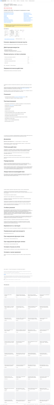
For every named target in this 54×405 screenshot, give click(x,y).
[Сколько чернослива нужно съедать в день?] (44, 315)
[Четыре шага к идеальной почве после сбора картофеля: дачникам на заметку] (21, 362)
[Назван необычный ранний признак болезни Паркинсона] (32, 350)
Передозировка (6, 17)
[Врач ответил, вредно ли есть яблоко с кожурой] (9, 327)
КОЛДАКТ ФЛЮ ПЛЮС (10, 3)
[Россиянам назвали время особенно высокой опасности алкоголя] (9, 397)
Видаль (5, 274)
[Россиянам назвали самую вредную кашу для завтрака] (32, 374)
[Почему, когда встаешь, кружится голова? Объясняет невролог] (9, 362)
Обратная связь (36, 404)
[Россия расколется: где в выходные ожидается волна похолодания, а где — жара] (21, 304)
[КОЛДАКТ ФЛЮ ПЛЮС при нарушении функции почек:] (11, 8)
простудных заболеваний (18, 96)
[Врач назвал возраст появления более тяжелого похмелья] (44, 397)
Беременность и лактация (27, 18)
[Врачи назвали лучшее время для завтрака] (9, 385)
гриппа (24, 96)
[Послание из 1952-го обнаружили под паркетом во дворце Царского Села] (21, 315)
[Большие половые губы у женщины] (9, 292)
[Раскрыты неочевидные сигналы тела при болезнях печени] (32, 304)
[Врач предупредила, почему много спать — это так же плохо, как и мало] (21, 385)
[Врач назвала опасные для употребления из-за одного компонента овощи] (32, 362)
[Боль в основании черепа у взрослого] (32, 397)
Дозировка (5, 16)
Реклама (6, 404)
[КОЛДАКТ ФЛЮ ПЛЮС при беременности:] (4, 8)
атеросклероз (11, 105)
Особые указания (6, 18)
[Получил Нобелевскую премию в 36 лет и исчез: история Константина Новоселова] (32, 385)
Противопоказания (26, 15)
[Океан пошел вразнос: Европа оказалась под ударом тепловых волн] (32, 315)
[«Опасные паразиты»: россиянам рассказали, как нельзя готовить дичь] (9, 339)
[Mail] (1, 1)
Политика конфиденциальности (49, 404)
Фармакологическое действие (28, 14)
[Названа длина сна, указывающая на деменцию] (44, 292)
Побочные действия (26, 16)
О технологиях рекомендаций (42, 404)
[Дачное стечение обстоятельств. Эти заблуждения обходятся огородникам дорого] (21, 397)
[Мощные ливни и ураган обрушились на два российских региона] (44, 385)
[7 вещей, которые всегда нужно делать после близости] (44, 327)
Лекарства (5, 3)
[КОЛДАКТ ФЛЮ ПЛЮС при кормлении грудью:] (6, 8)
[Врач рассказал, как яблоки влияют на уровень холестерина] (32, 292)
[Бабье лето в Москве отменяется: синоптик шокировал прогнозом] (21, 327)
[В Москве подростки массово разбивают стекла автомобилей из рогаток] (21, 292)
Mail (1, 404)
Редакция (25, 404)
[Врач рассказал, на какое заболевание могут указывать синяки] (32, 327)
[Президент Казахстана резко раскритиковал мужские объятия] (9, 350)
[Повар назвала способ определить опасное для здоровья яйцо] (9, 315)
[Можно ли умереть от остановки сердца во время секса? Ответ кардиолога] (9, 304)
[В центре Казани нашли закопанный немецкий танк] (44, 350)
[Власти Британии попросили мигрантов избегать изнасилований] (21, 339)
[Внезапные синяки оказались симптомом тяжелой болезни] (44, 304)
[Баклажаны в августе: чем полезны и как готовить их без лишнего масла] (9, 374)
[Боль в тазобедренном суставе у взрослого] (32, 339)
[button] (6, 33)
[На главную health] (4, 1)
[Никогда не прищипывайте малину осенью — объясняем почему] (44, 339)
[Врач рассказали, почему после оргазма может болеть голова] (21, 350)
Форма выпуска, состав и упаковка (8, 14)
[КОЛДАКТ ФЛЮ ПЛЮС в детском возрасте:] (8, 8)
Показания (5, 15)
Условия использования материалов (30, 404)
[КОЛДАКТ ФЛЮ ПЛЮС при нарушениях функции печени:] (9, 8)
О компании (3, 404)
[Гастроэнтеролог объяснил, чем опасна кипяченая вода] (44, 374)
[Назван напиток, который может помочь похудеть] (21, 374)
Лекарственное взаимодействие (28, 17)
